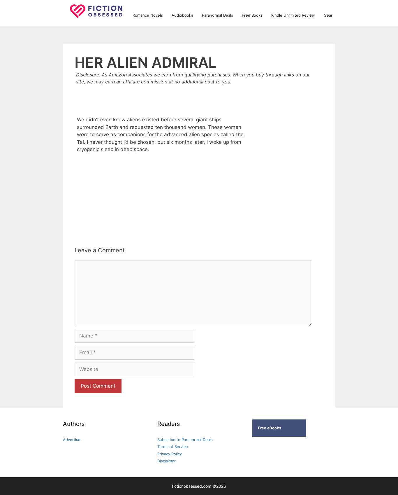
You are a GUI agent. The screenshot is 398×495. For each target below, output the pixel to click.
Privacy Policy (169, 454)
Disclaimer (166, 461)
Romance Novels (148, 15)
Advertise (71, 439)
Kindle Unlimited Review (293, 15)
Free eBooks (269, 428)
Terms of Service (172, 446)
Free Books (252, 15)
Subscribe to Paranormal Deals (185, 439)
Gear (328, 15)
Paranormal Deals (217, 15)
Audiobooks (182, 15)
